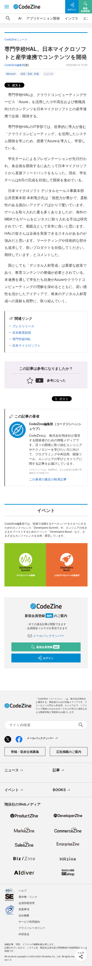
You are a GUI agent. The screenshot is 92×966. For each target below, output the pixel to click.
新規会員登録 (47, 647)
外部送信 (24, 934)
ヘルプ (23, 890)
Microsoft (10, 73)
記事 (56, 769)
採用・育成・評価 (30, 73)
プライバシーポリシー (32, 928)
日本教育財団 (21, 332)
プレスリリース (23, 326)
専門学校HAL (21, 339)
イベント (11, 789)
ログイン (48, 658)
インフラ (71, 18)
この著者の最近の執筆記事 (48, 479)
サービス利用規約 (29, 921)
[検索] (8, 18)
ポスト (16, 85)
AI (19, 18)
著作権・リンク (28, 896)
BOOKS (59, 789)
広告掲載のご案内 (68, 751)
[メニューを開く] (6, 6)
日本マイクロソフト (26, 345)
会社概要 (24, 915)
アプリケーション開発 (43, 18)
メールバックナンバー (48, 635)
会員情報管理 (27, 903)
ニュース (48, 73)
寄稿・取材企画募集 (25, 751)
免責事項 (24, 909)
